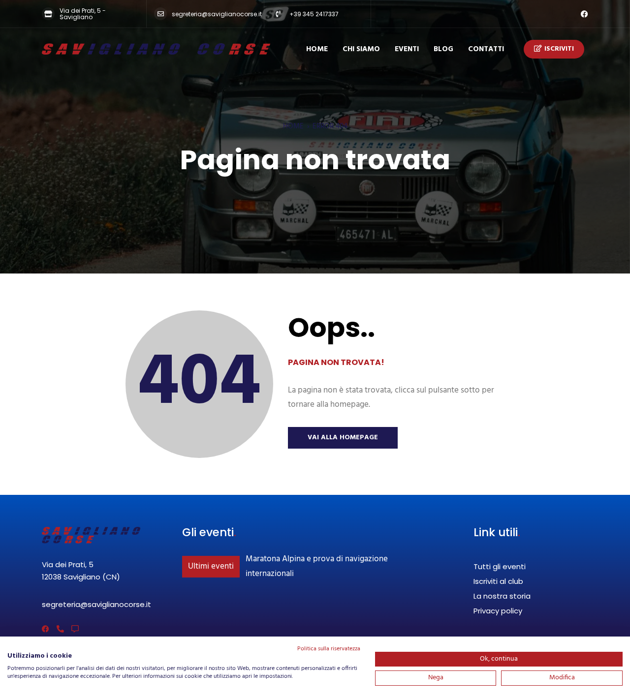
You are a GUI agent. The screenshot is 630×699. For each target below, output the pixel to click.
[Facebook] (584, 14)
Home (317, 49)
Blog (443, 49)
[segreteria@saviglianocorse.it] (160, 13)
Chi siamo (361, 49)
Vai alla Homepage (343, 437)
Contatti (486, 49)
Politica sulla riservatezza (328, 649)
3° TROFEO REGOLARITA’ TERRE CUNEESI (317, 559)
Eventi (407, 49)
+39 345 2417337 (314, 14)
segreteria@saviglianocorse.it (217, 14)
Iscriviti (559, 49)
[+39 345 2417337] (278, 13)
